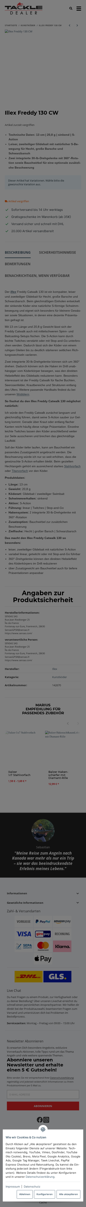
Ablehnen (24, 1194)
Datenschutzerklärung (40, 1176)
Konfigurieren (45, 1194)
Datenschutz (32, 1186)
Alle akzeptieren (68, 1194)
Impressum (13, 1186)
